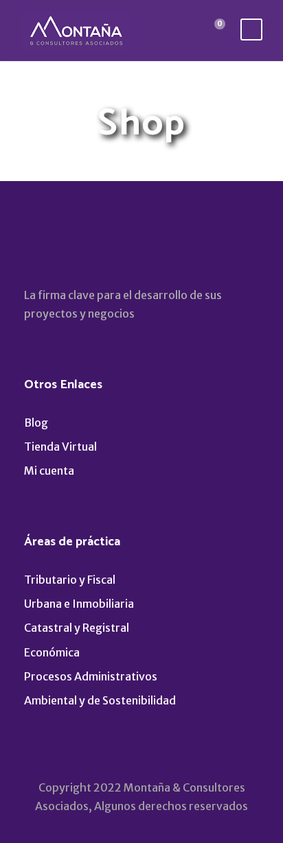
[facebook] (32, 250)
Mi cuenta (49, 470)
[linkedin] (61, 250)
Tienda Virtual (60, 446)
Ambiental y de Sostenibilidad (100, 700)
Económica (52, 652)
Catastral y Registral (76, 627)
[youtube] (120, 250)
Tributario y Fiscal (69, 579)
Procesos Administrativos (90, 676)
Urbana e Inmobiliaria (79, 603)
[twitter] (91, 250)
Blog (36, 422)
